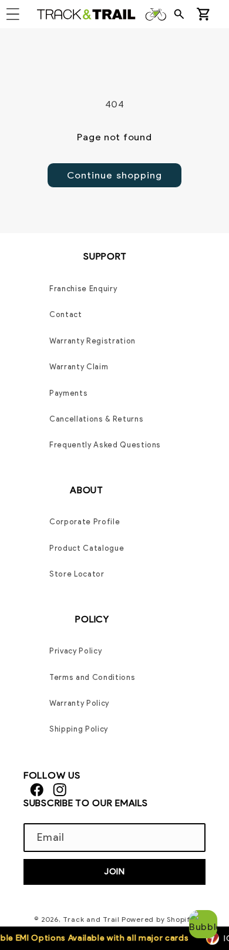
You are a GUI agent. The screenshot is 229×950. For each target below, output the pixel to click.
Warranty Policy (79, 703)
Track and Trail (91, 919)
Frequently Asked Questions (105, 444)
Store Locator (77, 574)
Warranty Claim (78, 366)
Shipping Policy (78, 729)
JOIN (114, 871)
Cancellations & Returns (96, 419)
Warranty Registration (92, 340)
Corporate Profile (84, 521)
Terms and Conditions (92, 677)
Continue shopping (115, 175)
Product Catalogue (86, 548)
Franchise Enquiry (83, 288)
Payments (68, 393)
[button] (182, 14)
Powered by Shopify (158, 919)
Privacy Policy (75, 650)
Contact (65, 314)
